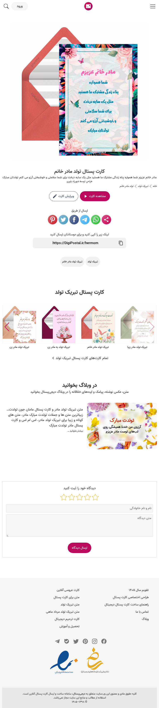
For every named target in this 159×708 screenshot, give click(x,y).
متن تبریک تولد (70, 604)
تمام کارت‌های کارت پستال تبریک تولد (82, 358)
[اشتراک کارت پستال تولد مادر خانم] (106, 219)
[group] (137, 327)
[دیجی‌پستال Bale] (67, 641)
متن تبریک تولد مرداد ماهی (63, 611)
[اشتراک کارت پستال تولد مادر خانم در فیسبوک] (74, 219)
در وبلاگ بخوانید (79, 385)
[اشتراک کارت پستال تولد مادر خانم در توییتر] (63, 219)
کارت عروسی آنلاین (68, 590)
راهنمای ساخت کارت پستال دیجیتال (127, 604)
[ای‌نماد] (64, 662)
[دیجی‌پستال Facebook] (104, 641)
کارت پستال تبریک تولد (79, 292)
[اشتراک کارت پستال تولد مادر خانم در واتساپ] (95, 219)
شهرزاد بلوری (73, 181)
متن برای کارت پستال (67, 597)
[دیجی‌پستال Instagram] (95, 641)
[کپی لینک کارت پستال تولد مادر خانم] (121, 243)
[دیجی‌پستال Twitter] (76, 641)
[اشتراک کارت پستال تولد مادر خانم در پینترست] (52, 219)
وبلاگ (145, 619)
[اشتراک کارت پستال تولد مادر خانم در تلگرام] (85, 219)
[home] (88, 6)
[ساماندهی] (95, 662)
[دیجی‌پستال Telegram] (57, 641)
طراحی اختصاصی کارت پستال (131, 597)
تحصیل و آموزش (69, 626)
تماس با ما (142, 611)
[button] (7, 327)
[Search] (6, 6)
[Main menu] (153, 6)
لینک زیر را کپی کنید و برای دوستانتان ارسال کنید (79, 234)
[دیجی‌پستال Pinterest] (85, 641)
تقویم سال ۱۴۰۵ (139, 590)
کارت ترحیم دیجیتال (67, 619)
